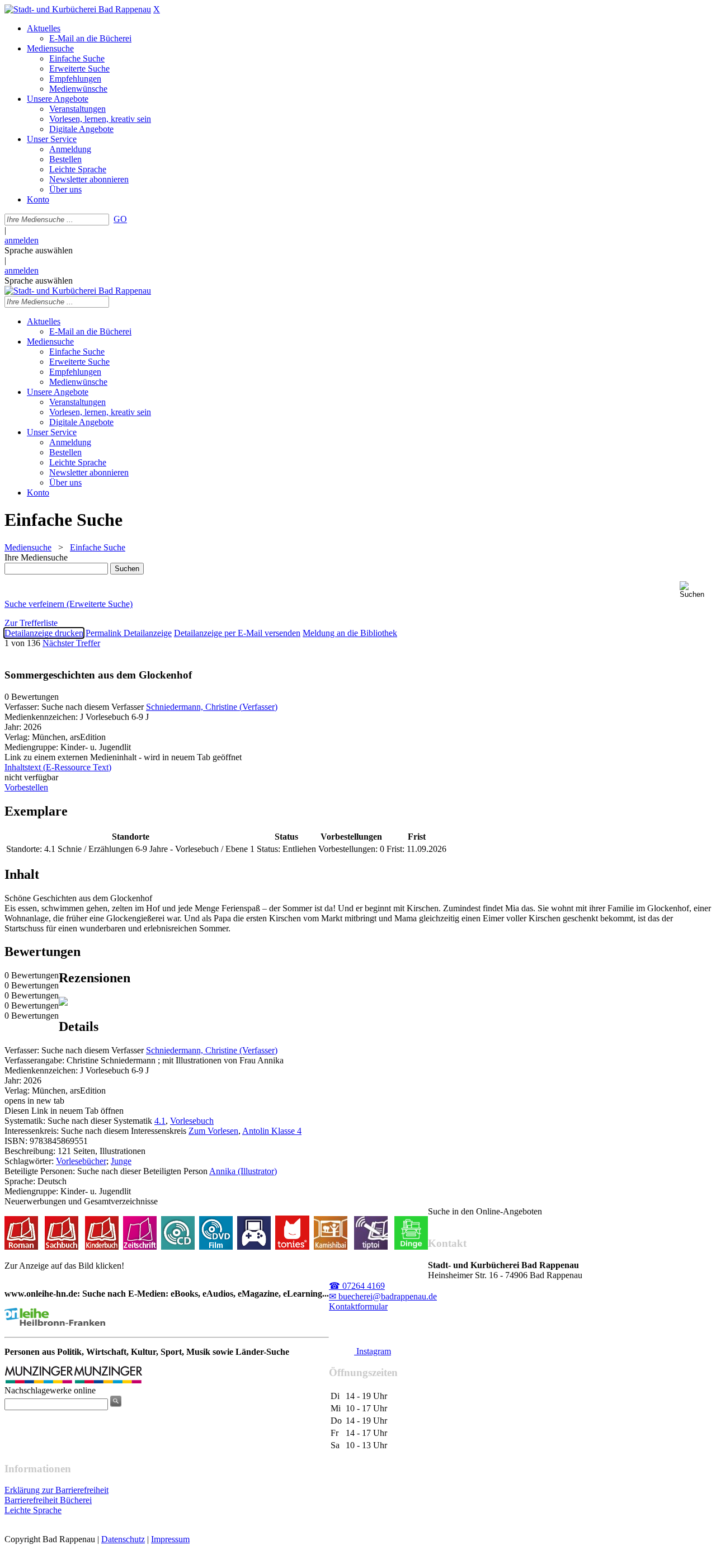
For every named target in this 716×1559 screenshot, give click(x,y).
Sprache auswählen (38, 250)
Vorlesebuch (192, 1120)
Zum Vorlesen (213, 1131)
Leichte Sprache (33, 1510)
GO (120, 219)
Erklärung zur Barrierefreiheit (56, 1490)
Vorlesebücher (81, 1161)
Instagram (372, 1351)
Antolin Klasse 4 (272, 1131)
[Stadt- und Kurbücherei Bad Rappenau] (77, 9)
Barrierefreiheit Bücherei (48, 1500)
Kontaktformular (358, 1306)
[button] (696, 590)
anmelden (21, 240)
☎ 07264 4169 (357, 1285)
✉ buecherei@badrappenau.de (383, 1296)
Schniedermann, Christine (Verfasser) (211, 707)
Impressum (170, 1539)
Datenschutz (123, 1539)
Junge (121, 1161)
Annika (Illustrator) (243, 1171)
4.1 (160, 1120)
